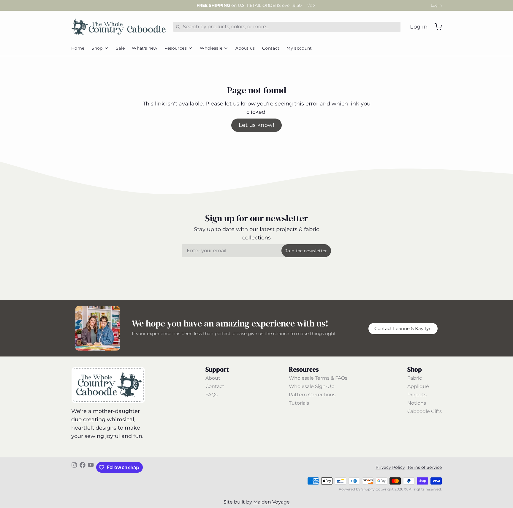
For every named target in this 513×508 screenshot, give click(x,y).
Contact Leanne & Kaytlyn (403, 328)
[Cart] (436, 26)
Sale (120, 48)
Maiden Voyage (271, 502)
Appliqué (418, 386)
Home (77, 48)
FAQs (211, 394)
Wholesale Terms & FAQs (318, 378)
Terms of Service (424, 467)
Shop (96, 48)
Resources (175, 48)
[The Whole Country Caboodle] (118, 26)
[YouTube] (91, 467)
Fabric (414, 378)
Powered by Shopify (357, 489)
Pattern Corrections (312, 394)
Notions (416, 403)
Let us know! (256, 125)
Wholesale (211, 48)
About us (245, 48)
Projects (417, 394)
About (212, 378)
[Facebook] (83, 467)
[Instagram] (74, 467)
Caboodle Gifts (424, 411)
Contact (270, 48)
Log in (436, 5)
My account (299, 48)
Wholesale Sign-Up (312, 386)
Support (217, 369)
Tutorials (299, 403)
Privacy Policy (390, 467)
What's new (144, 48)
